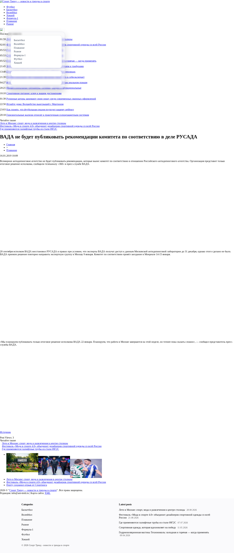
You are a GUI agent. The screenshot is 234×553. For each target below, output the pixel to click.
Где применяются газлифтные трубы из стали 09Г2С (28, 129)
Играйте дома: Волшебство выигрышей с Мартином (35, 104)
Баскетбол (11, 9)
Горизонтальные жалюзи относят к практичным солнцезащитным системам (47, 115)
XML (47, 493)
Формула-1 (12, 18)
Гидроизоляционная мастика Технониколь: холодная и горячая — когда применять (164, 532)
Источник (5, 432)
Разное (10, 24)
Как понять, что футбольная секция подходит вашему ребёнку (40, 109)
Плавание (11, 21)
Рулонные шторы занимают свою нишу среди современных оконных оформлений (51, 98)
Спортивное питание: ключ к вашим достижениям (33, 93)
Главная (10, 144)
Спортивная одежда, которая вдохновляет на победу (147, 527)
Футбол (10, 6)
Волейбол (11, 12)
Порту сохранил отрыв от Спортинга (26, 485)
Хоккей (10, 15)
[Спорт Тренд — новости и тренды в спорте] (25, 1)
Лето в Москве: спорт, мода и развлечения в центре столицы (33, 123)
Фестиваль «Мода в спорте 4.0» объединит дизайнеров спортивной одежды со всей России (50, 126)
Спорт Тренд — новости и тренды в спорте (33, 490)
